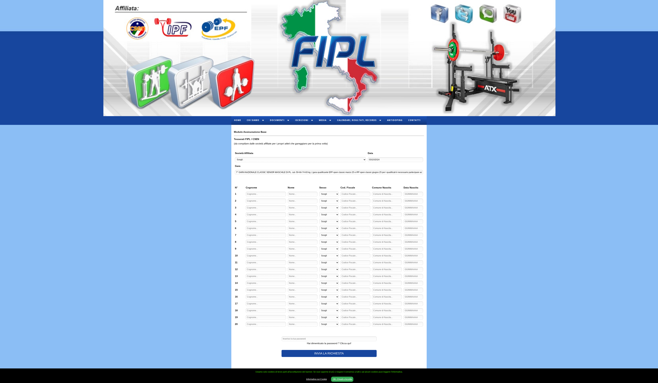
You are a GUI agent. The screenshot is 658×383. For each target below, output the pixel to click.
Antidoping (395, 120)
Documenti (277, 120)
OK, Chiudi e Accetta (342, 379)
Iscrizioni (301, 120)
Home (237, 120)
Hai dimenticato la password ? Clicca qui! (329, 343)
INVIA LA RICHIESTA (329, 353)
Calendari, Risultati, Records (356, 120)
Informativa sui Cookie (316, 379)
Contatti (414, 120)
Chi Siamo (253, 120)
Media (322, 120)
